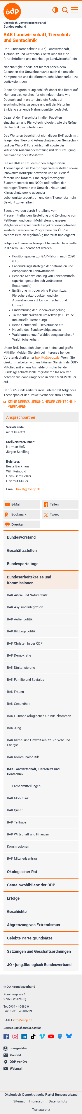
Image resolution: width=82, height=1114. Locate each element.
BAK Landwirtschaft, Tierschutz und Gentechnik (33, 771)
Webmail (16, 1068)
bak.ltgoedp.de (47, 358)
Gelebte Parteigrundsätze (29, 938)
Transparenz (41, 1110)
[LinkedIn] (24, 1036)
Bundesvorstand (21, 537)
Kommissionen (18, 847)
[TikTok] (33, 1036)
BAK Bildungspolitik (21, 631)
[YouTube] (51, 1036)
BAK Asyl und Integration (25, 607)
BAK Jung (14, 728)
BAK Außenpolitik (20, 619)
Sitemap (19, 1101)
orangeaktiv (18, 1048)
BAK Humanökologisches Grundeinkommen (39, 716)
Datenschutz (58, 1101)
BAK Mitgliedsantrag (22, 858)
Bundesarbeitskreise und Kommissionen (29, 580)
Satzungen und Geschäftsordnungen (39, 951)
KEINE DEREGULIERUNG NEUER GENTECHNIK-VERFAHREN (42, 404)
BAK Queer (15, 810)
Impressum (37, 1101)
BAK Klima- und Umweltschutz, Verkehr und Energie (38, 742)
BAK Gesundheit (18, 704)
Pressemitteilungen (26, 786)
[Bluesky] (69, 1036)
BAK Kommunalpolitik (23, 757)
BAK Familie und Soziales (25, 680)
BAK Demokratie (19, 655)
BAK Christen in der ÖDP (24, 643)
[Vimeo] (42, 1036)
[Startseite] (12, 11)
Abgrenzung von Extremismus (33, 924)
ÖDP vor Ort (18, 1062)
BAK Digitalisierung (21, 668)
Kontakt (15, 1055)
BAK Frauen (15, 692)
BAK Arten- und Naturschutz (27, 595)
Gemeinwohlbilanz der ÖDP (31, 885)
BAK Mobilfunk (18, 798)
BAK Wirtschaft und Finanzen (28, 834)
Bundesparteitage (22, 563)
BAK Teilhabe (16, 822)
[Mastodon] (60, 1036)
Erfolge (13, 898)
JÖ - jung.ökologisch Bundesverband (39, 964)
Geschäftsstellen (22, 550)
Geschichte (17, 911)
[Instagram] (15, 1036)
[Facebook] (6, 1036)
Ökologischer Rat (22, 871)
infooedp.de (22, 1020)
